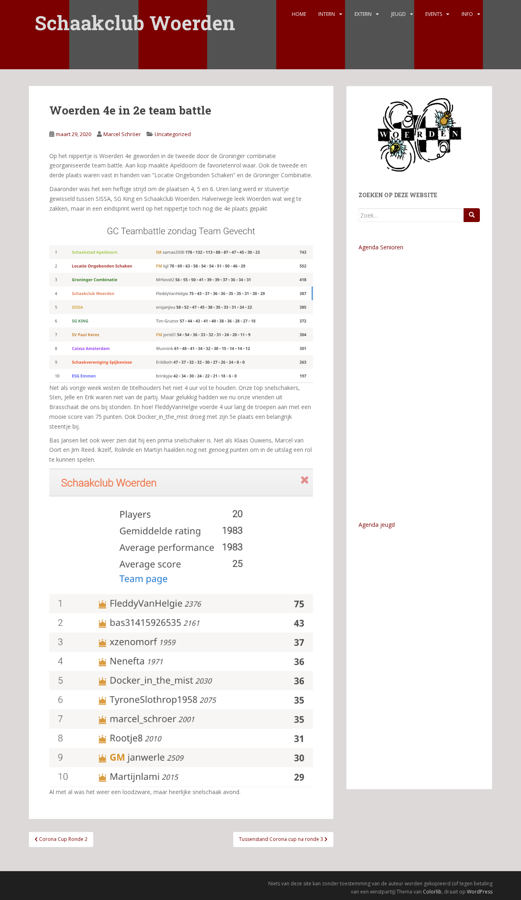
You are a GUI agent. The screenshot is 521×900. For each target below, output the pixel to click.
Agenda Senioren (381, 247)
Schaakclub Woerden (135, 17)
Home (299, 14)
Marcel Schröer (122, 134)
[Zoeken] (472, 215)
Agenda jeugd (377, 524)
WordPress (480, 891)
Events (433, 14)
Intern (326, 14)
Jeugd (398, 14)
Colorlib (432, 891)
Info (467, 14)
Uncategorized (173, 134)
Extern (363, 14)
